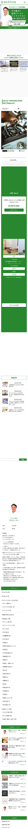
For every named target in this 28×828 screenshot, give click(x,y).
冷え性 (5, 639)
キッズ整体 (6, 603)
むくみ (5, 629)
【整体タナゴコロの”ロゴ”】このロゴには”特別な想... (17, 784)
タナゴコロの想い (8, 607)
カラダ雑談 (6, 715)
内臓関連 (6, 635)
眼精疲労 (6, 656)
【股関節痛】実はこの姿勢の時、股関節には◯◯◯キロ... (17, 799)
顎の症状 (6, 701)
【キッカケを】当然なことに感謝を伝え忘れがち (13, 69)
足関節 (5, 691)
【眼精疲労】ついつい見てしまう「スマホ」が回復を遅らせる (4, 69)
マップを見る (14, 266)
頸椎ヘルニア (7, 698)
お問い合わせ (14, 210)
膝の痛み (6, 687)
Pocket (22, 151)
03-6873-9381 (14, 205)
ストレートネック (8, 625)
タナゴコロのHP (14, 305)
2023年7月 (4, 821)
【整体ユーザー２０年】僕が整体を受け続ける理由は (16, 410)
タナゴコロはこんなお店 (9, 600)
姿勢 (5, 649)
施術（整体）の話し (9, 719)
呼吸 (5, 642)
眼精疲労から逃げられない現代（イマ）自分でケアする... (17, 754)
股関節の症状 (7, 666)
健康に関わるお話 (7, 614)
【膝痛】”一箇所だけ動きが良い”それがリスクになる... (17, 776)
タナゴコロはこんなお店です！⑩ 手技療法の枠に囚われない (16, 394)
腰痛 (5, 677)
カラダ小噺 (6, 712)
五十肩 (5, 632)
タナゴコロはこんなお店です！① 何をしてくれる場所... (18, 738)
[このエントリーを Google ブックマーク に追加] (19, 151)
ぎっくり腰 (6, 622)
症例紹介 (5, 619)
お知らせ (5, 596)
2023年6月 (4, 824)
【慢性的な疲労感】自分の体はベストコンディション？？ (23, 69)
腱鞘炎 (5, 680)
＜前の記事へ (13, 160)
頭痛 (5, 694)
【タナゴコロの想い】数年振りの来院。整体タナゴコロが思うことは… (16, 403)
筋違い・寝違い (8, 663)
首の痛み (6, 704)
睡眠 (5, 660)
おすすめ (5, 592)
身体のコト (6, 709)
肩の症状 (6, 673)
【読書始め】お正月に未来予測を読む (16, 385)
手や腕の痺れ (7, 653)
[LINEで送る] (11, 151)
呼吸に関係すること (9, 646)
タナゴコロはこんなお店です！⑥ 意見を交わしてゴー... (18, 762)
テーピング (6, 610)
